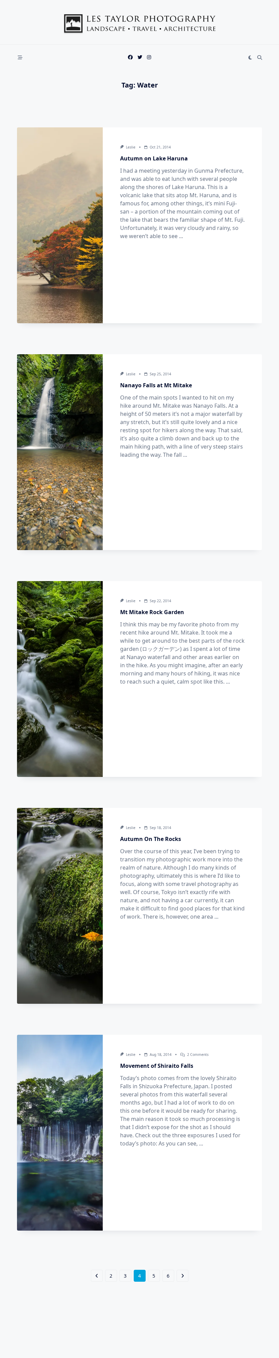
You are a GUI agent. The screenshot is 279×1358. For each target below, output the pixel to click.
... (181, 236)
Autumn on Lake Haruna (154, 158)
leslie (130, 147)
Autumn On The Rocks (150, 839)
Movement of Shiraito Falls (156, 1066)
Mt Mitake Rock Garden (152, 612)
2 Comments (198, 1054)
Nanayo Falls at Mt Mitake (156, 385)
